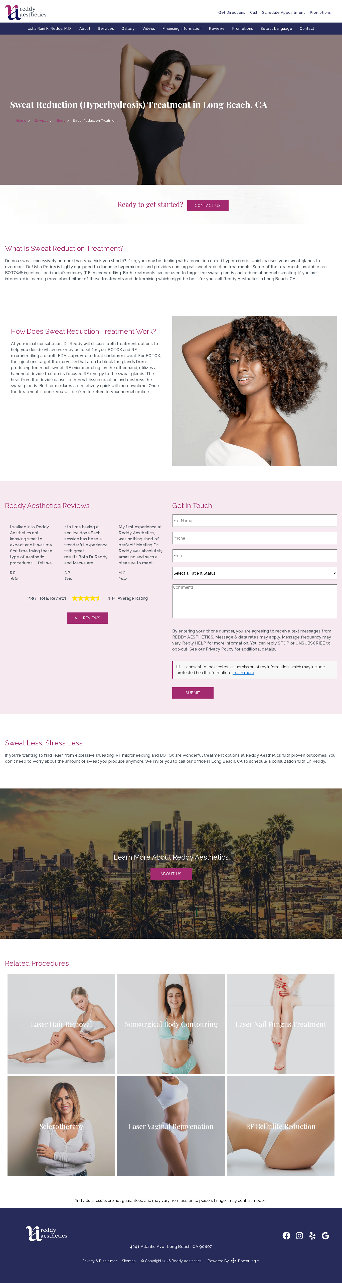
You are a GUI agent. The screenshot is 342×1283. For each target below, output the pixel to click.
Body (61, 120)
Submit (193, 693)
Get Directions (231, 12)
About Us (171, 874)
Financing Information (182, 28)
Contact (307, 28)
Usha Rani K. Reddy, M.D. (50, 28)
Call (253, 12)
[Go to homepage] (105, 13)
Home (21, 120)
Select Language (276, 28)
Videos (148, 28)
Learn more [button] (243, 672)
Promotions (320, 12)
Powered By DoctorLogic (233, 1261)
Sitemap (129, 1261)
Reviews (217, 28)
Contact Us (208, 205)
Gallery (128, 28)
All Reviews (87, 618)
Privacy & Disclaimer (99, 1261)
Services (106, 28)
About (85, 28)
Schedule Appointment (283, 12)
